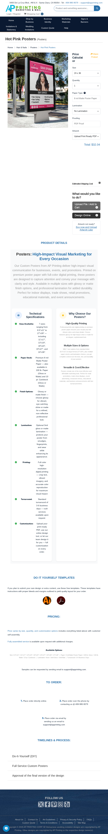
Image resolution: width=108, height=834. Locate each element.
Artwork (75, 131)
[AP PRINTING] (23, 8)
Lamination (77, 105)
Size (74, 68)
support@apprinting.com (92, 3)
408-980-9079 (72, 3)
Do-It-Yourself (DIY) (24, 756)
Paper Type (77, 93)
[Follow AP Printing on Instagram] (60, 804)
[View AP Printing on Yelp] (67, 804)
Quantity (76, 80)
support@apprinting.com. (75, 669)
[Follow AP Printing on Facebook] (47, 804)
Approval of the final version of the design (38, 775)
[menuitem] (11, 20)
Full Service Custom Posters (30, 765)
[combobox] (86, 73)
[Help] (84, 93)
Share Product (94, 55)
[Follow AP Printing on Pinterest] (54, 804)
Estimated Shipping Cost (82, 183)
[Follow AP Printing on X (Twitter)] (41, 804)
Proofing (76, 118)
